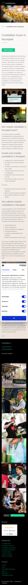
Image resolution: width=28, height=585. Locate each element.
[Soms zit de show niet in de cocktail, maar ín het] (14, 450)
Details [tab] (14, 269)
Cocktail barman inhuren (8, 550)
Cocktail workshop (7, 554)
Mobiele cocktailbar (7, 556)
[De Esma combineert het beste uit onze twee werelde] (14, 500)
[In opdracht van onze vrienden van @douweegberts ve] (14, 425)
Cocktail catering (6, 552)
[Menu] (25, 2)
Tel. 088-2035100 (6, 346)
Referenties (5, 573)
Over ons (4, 571)
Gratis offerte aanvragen (8, 569)
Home (3, 26)
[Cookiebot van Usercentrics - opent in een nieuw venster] (19, 265)
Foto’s (3, 567)
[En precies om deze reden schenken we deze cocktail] (14, 475)
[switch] (24, 301)
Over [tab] (23, 269)
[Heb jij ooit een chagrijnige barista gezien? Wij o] (14, 400)
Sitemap (4, 583)
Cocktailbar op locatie (8, 545)
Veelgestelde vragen (7, 575)
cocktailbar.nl (17, 581)
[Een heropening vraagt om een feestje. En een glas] (14, 375)
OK (14, 318)
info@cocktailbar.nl (7, 349)
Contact (4, 565)
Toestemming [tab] (5, 269)
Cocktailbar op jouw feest (9, 548)
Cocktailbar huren (6, 543)
